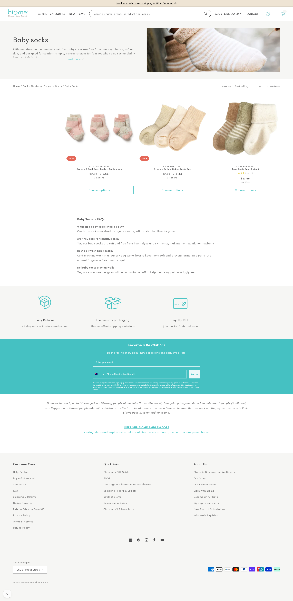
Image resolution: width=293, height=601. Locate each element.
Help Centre (20, 472)
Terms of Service (23, 521)
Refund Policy (21, 527)
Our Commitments (205, 484)
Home (16, 86)
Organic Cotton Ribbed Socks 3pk (172, 169)
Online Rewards (23, 502)
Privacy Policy (194, 387)
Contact (252, 13)
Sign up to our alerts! (207, 502)
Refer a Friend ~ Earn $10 (29, 509)
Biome (24, 582)
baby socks (71, 86)
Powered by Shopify (38, 582)
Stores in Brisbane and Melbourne (215, 472)
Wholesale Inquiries (206, 515)
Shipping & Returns (24, 496)
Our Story (200, 478)
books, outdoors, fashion (37, 86)
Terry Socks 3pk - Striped (245, 169)
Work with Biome (204, 490)
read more (73, 59)
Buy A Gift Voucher (24, 478)
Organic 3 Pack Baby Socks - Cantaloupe (99, 169)
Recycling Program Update (120, 490)
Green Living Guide (115, 502)
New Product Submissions (209, 509)
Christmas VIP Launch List (119, 509)
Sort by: (226, 86)
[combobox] (99, 374)
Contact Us (19, 484)
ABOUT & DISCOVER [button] (227, 14)
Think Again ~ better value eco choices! (127, 484)
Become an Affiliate (206, 496)
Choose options (99, 190)
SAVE (82, 13)
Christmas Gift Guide (116, 472)
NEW (72, 13)
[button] (51, 13)
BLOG (106, 478)
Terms (96, 389)
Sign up (194, 374)
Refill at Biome (112, 496)
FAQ (15, 490)
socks (58, 86)
